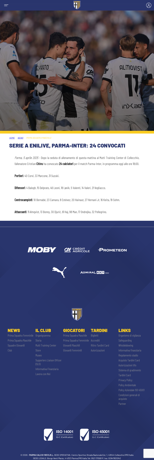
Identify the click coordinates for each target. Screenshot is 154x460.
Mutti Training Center (45, 345)
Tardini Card (125, 375)
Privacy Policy (125, 380)
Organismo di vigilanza (130, 335)
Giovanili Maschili (71, 345)
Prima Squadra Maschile (19, 340)
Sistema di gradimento (130, 370)
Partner (122, 403)
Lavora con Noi (42, 374)
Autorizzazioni (98, 350)
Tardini (99, 330)
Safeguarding (125, 340)
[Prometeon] (112, 249)
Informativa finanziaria (130, 350)
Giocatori (74, 330)
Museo (38, 355)
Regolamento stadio (128, 355)
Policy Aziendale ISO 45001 (132, 390)
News (20, 138)
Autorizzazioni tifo (127, 365)
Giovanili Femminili (72, 350)
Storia (38, 340)
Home (12, 138)
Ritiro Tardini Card (100, 345)
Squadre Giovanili (16, 345)
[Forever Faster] (59, 272)
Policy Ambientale (127, 385)
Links (125, 330)
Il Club (43, 330)
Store (38, 350)
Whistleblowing (126, 345)
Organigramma (42, 335)
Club (10, 350)
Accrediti (95, 340)
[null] (41, 249)
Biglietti (94, 335)
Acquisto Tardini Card (129, 360)
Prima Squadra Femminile (20, 335)
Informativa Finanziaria (47, 369)
